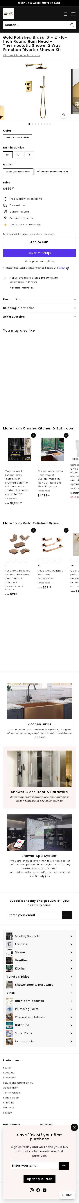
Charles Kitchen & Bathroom (21, 55)
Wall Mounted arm (18, 171)
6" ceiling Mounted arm (52, 171)
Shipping (23, 234)
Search (7, 1067)
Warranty (8, 1107)
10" (8, 154)
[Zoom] (63, 115)
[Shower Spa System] (39, 832)
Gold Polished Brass (41, 523)
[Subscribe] (64, 1166)
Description (12, 299)
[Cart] (65, 13)
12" (18, 154)
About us (8, 1072)
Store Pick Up (11, 1097)
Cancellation (11, 1087)
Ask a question (14, 317)
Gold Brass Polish (17, 137)
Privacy (7, 1112)
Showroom (9, 1077)
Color (7, 130)
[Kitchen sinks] (39, 701)
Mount (7, 164)
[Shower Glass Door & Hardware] (39, 769)
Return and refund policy (18, 1082)
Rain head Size (13, 147)
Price (6, 182)
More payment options (40, 261)
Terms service (11, 1092)
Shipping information (19, 308)
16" (29, 154)
